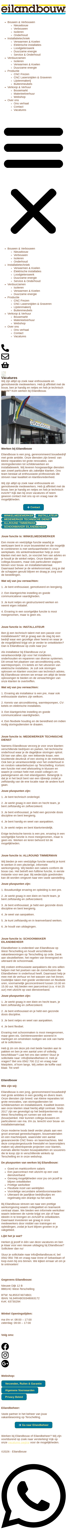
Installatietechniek (18, 38)
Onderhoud (21, 35)
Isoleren (19, 31)
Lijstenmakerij (22, 80)
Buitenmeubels (23, 83)
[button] (33, 179)
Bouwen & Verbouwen (21, 22)
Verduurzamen (16, 57)
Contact (18, 106)
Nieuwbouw (21, 25)
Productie (13, 70)
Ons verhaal (21, 103)
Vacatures (20, 110)
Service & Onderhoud (27, 54)
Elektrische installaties (27, 44)
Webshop (20, 96)
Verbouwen (21, 28)
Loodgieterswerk (24, 48)
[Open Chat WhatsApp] (33, 1531)
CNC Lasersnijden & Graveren (33, 77)
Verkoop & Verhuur (19, 87)
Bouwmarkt (21, 90)
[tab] (17, 516)
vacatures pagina (18, 1442)
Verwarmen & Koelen (27, 41)
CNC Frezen (21, 74)
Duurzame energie (25, 51)
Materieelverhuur (24, 93)
